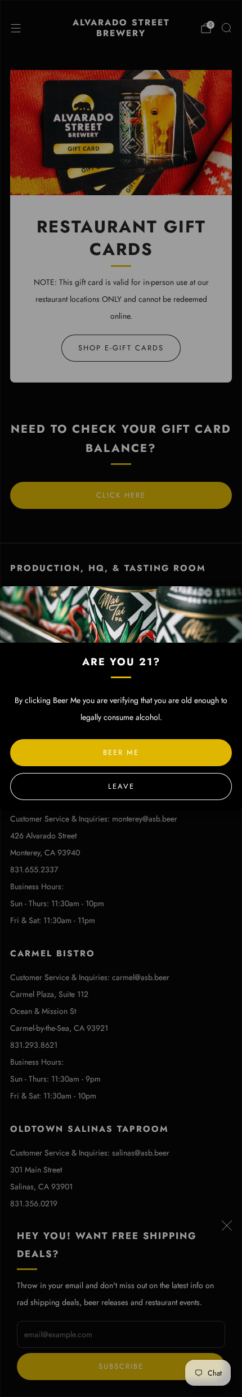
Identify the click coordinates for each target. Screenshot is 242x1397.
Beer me (121, 752)
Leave (121, 786)
